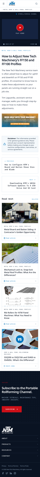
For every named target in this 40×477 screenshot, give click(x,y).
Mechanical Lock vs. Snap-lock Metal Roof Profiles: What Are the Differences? (20, 272)
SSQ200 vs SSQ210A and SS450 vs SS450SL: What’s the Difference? (20, 358)
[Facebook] (3, 473)
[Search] (36, 3)
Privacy (4, 466)
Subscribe (10, 409)
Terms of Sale (24, 466)
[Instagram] (15, 473)
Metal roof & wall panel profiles (16, 50)
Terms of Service (13, 466)
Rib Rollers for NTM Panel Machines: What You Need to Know (18, 315)
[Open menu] (3, 3)
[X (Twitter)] (7, 473)
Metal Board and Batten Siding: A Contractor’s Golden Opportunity (20, 230)
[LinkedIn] (11, 473)
